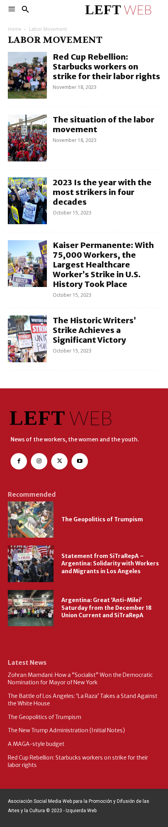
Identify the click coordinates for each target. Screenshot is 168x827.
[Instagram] (39, 461)
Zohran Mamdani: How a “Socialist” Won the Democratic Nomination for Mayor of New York (80, 678)
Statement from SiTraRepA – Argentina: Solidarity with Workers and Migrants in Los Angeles (110, 564)
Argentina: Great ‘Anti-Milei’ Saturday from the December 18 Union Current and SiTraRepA (106, 608)
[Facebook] (19, 461)
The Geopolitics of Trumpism (102, 519)
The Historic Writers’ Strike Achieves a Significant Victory (94, 330)
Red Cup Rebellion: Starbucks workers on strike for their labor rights (106, 66)
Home (14, 29)
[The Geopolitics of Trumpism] (31, 519)
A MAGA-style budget (36, 743)
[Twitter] (59, 461)
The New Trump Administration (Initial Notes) (66, 730)
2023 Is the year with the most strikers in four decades (102, 192)
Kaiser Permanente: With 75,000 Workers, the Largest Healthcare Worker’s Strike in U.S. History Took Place (103, 264)
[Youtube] (79, 461)
